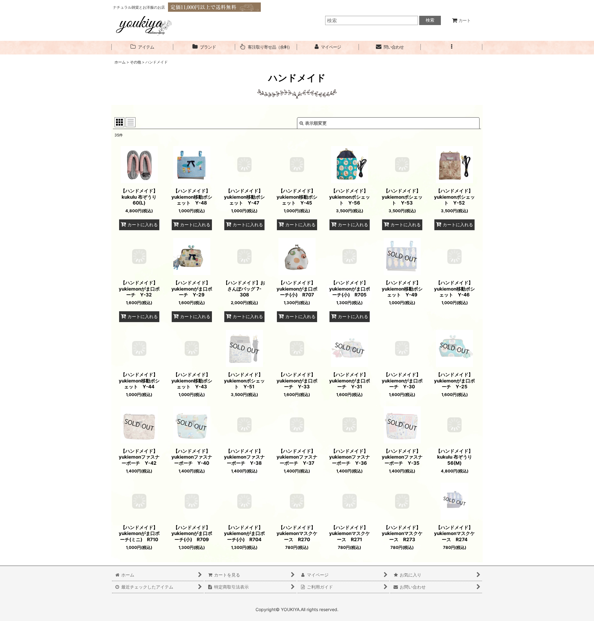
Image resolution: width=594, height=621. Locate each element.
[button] (452, 47)
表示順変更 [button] (316, 123)
